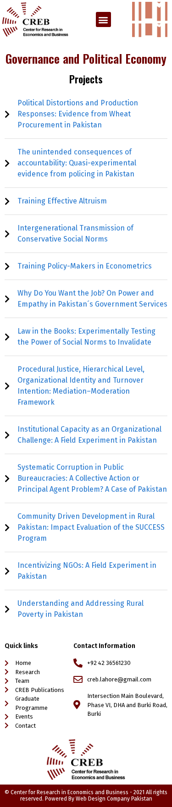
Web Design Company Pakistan (114, 799)
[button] (103, 19)
